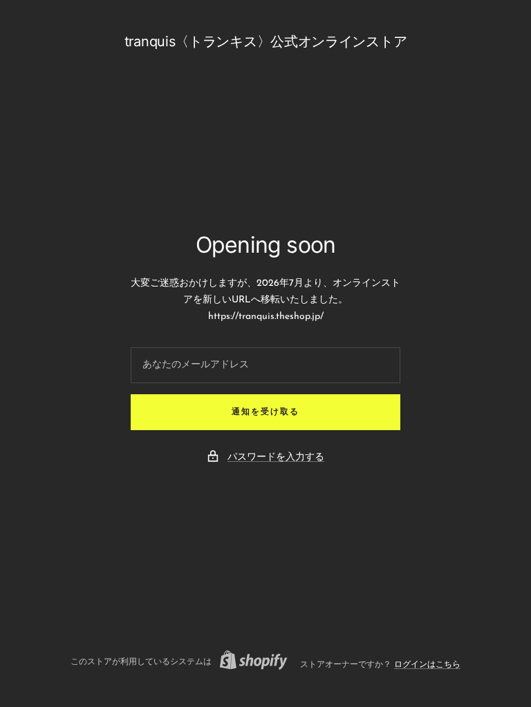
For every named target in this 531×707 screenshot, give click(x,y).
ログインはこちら (427, 665)
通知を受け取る (265, 412)
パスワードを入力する (275, 457)
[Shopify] (250, 662)
